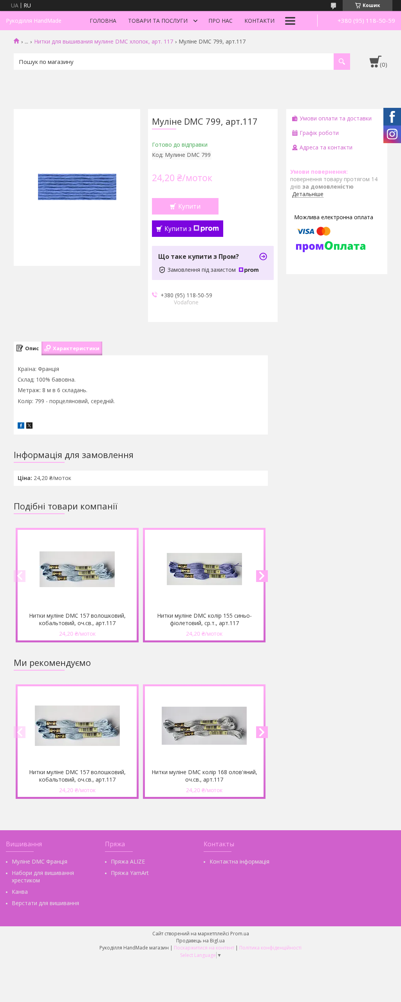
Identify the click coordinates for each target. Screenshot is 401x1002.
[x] (29, 426)
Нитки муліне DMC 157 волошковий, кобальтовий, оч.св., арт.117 (77, 619)
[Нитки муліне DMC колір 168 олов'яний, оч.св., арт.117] (204, 725)
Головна (103, 20)
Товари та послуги (158, 20)
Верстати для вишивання (45, 903)
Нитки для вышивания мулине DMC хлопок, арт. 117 (103, 41)
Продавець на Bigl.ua (200, 940)
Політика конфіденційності (270, 947)
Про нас (220, 20)
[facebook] (21, 426)
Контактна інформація (239, 861)
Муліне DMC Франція (39, 861)
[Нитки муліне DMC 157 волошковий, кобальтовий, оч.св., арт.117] (77, 569)
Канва (20, 891)
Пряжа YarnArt (130, 873)
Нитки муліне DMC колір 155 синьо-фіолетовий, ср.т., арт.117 (204, 619)
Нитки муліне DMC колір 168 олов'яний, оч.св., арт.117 (204, 775)
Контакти (259, 20)
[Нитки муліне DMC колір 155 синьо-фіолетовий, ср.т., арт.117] (204, 569)
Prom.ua (239, 933)
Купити (189, 206)
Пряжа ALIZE (128, 861)
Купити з (177, 228)
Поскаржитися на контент (204, 947)
